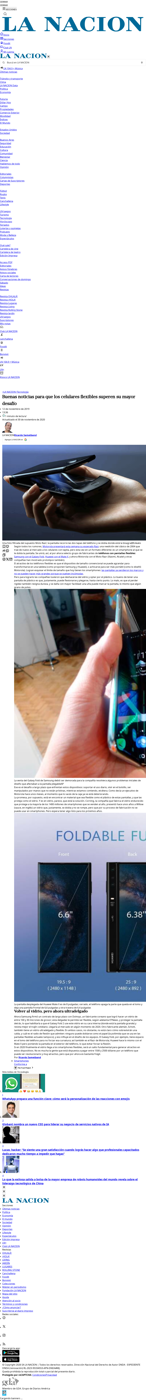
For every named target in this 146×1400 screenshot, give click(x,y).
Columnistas (6, 177)
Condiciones (39, 1374)
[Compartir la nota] (4, 551)
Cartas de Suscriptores (12, 180)
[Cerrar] (48, 57)
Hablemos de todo (10, 163)
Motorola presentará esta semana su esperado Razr (71, 546)
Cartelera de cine (9, 248)
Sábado (4, 282)
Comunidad (6, 153)
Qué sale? (5, 245)
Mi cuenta (8, 51)
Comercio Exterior (10, 112)
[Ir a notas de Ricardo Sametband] (73, 427)
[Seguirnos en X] (4, 1327)
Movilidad (5, 116)
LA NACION (9, 391)
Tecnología (6, 218)
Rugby (3, 194)
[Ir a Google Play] (10, 1354)
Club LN (7, 47)
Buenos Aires (7, 139)
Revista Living (7, 306)
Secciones (8, 39)
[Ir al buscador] (5, 14)
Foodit (6, 43)
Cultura (4, 150)
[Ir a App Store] (10, 1361)
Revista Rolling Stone (11, 310)
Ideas (3, 286)
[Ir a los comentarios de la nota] (7, 547)
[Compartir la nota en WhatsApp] (7, 551)
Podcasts (5, 231)
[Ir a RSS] (4, 1344)
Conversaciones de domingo (15, 279)
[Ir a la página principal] (73, 30)
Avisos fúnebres (8, 269)
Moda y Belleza (8, 235)
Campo (4, 105)
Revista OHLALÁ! (9, 296)
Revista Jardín (7, 313)
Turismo (4, 214)
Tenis (3, 197)
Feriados (4, 225)
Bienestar (5, 156)
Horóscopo (6, 221)
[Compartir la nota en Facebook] (4, 559)
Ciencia (4, 160)
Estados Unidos (8, 129)
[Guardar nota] (4, 547)
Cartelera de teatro (10, 252)
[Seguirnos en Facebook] (4, 1318)
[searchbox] (72, 62)
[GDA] (10, 1385)
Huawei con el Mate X (56, 556)
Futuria (4, 99)
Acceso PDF (6, 262)
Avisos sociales (8, 272)
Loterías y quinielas (10, 228)
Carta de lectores (9, 276)
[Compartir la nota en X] (7, 559)
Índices (4, 119)
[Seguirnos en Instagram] (4, 1336)
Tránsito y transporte (11, 78)
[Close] (4, 1187)
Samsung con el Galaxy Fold (29, 556)
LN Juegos (5, 211)
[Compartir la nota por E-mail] (11, 559)
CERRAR (4, 2)
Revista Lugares (8, 303)
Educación (5, 146)
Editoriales (5, 173)
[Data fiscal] (4, 1394)
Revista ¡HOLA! (8, 299)
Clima (3, 82)
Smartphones (21, 1060)
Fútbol (3, 190)
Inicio (6, 34)
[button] (73, 216)
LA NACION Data (9, 85)
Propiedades (7, 109)
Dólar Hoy (5, 102)
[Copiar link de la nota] (4, 555)
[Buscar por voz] (142, 62)
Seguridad (5, 143)
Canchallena (6, 201)
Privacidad (51, 1374)
